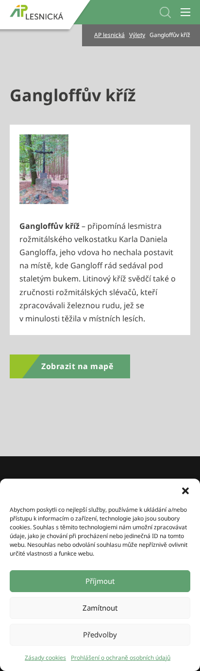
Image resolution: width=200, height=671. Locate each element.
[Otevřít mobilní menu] (185, 12)
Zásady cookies (45, 657)
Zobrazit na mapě (77, 366)
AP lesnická (109, 35)
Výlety (137, 35)
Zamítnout (100, 608)
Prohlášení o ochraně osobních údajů (120, 657)
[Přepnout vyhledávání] (165, 12)
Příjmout (100, 581)
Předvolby (100, 634)
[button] (185, 491)
